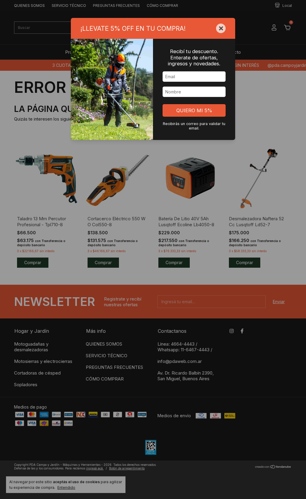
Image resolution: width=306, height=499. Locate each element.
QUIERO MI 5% (194, 110)
